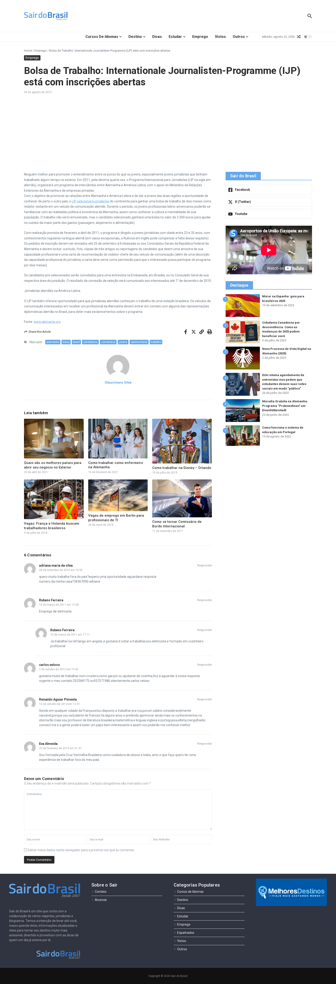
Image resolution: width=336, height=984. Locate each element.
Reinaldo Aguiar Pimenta (58, 699)
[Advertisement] (168, 133)
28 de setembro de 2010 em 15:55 (61, 570)
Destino (135, 36)
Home (28, 50)
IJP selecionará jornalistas (90, 201)
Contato (101, 891)
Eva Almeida (48, 744)
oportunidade (139, 342)
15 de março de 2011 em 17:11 (70, 634)
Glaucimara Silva (118, 382)
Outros (239, 36)
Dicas (157, 36)
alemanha (52, 342)
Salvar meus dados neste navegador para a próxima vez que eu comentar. (81, 850)
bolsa (66, 342)
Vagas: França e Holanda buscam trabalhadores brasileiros (51, 525)
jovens (123, 342)
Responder (204, 565)
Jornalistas (108, 342)
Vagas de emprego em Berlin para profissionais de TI (116, 517)
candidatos (90, 342)
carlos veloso (49, 665)
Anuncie (101, 900)
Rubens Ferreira (51, 600)
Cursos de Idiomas (101, 36)
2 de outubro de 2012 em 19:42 (58, 669)
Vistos (220, 36)
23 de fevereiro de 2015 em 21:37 (60, 748)
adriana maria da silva (56, 565)
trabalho (156, 342)
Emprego (200, 36)
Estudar (175, 36)
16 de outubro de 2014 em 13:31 (59, 704)
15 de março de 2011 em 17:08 (59, 604)
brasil (76, 342)
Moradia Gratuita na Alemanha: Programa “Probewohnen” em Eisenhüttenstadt (285, 406)
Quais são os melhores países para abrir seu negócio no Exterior (52, 465)
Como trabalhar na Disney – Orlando (181, 468)
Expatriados (185, 932)
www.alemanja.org (47, 322)
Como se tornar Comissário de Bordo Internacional (177, 524)
